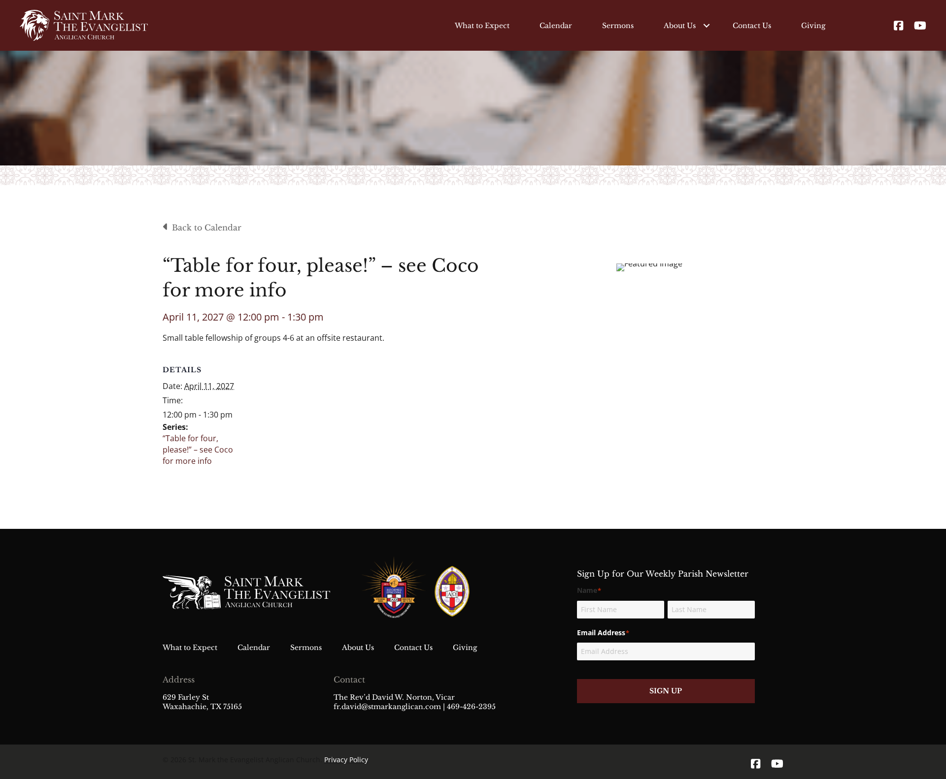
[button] (706, 25)
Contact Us (752, 25)
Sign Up (665, 690)
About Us (680, 25)
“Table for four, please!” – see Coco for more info (198, 449)
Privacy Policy (346, 759)
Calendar (556, 25)
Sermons (618, 25)
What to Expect (482, 25)
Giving (813, 25)
